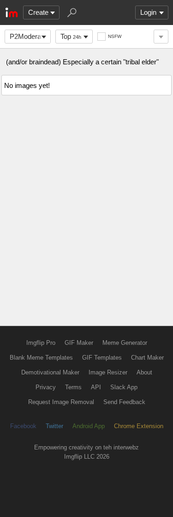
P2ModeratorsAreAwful (30, 36)
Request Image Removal (61, 402)
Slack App (123, 387)
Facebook (23, 426)
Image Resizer (108, 372)
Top (70, 36)
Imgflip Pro (40, 342)
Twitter (54, 426)
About (144, 372)
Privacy (46, 387)
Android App (88, 426)
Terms (73, 387)
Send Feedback (124, 402)
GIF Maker (79, 342)
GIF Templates (102, 357)
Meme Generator (124, 342)
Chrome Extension (138, 426)
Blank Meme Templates (41, 357)
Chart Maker (147, 357)
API (96, 387)
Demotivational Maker (50, 372)
